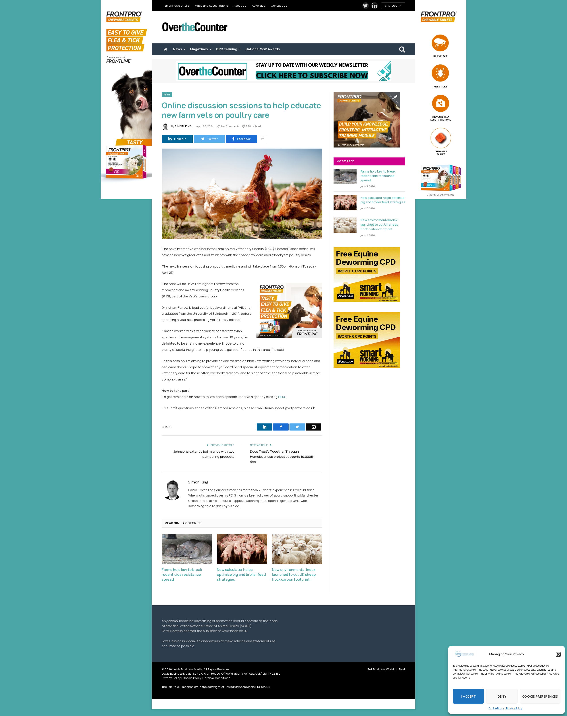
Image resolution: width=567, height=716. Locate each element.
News (177, 49)
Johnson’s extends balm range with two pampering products (203, 454)
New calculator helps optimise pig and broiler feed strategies (241, 574)
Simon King (183, 126)
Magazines (199, 49)
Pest (402, 669)
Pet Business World (380, 669)
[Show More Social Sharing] (262, 139)
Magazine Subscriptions (211, 6)
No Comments (230, 126)
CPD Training (226, 49)
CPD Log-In (393, 5)
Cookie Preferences (540, 696)
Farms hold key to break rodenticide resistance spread (182, 574)
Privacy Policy (514, 708)
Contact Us (279, 6)
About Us (240, 6)
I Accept (468, 696)
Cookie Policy (496, 708)
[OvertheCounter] (195, 27)
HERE (282, 396)
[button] (558, 654)
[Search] (401, 49)
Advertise (258, 6)
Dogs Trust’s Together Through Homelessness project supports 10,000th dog (282, 456)
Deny (501, 696)
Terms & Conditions (216, 678)
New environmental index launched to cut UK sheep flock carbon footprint (294, 574)
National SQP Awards (262, 49)
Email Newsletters (177, 6)
